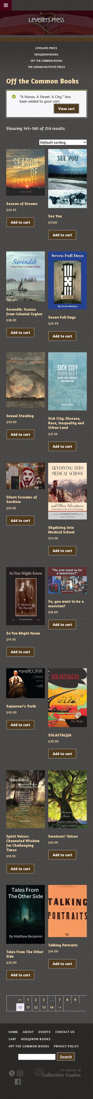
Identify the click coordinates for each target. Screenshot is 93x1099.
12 (36, 1007)
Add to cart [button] (20, 222)
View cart (66, 108)
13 (44, 1007)
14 (52, 1007)
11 (28, 1007)
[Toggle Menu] (6, 5)
